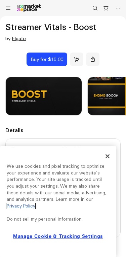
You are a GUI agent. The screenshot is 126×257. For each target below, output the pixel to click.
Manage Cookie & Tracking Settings (58, 236)
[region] (58, 201)
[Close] (107, 156)
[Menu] (8, 8)
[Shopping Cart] (105, 8)
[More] (118, 8)
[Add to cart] (76, 59)
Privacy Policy (21, 205)
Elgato (19, 38)
